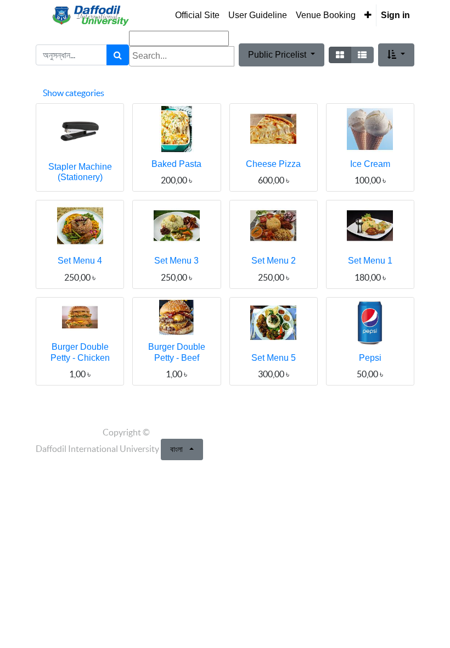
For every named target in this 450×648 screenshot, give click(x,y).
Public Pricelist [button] (278, 54)
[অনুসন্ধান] (117, 54)
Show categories (73, 93)
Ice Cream (370, 164)
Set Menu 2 (273, 260)
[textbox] (181, 56)
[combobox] (181, 56)
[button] (368, 15)
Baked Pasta (176, 164)
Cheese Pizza (273, 164)
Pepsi (370, 357)
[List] (362, 55)
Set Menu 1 (370, 260)
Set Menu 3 (176, 260)
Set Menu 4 (80, 260)
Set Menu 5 (273, 357)
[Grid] (340, 55)
